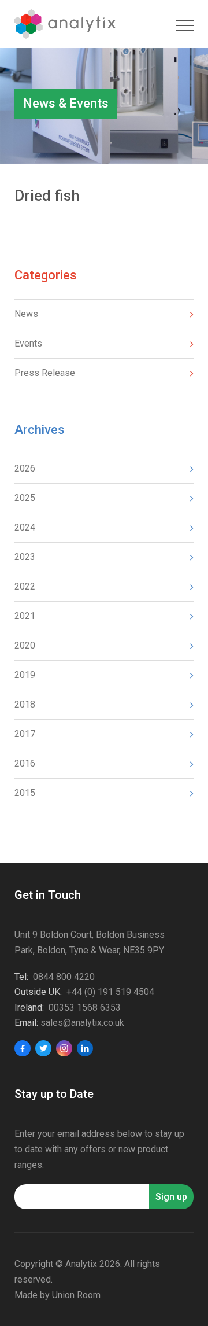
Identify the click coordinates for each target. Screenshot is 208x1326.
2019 (24, 674)
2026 (24, 468)
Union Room (76, 1295)
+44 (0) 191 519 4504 (110, 991)
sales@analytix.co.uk (82, 1022)
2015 (24, 792)
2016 (24, 763)
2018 (24, 704)
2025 (24, 497)
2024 (24, 527)
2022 (24, 586)
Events (28, 343)
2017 (24, 733)
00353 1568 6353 (85, 1007)
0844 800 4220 (64, 976)
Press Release (44, 372)
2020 (24, 645)
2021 (24, 615)
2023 (24, 556)
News (26, 313)
